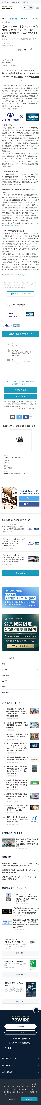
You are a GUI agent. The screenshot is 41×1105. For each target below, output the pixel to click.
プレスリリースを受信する (20, 1043)
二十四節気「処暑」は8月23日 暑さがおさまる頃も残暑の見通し (19, 871)
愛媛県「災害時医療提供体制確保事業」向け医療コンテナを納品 (16, 796)
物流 (13, 352)
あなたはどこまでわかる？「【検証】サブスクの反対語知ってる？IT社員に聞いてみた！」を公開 (26, 897)
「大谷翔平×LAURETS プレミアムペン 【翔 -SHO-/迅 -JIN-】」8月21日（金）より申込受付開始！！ (26, 910)
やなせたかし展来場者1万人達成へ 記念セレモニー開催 (17, 735)
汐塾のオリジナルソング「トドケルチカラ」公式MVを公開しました (19, 878)
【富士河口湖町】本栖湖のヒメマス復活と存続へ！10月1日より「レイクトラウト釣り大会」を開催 (16, 770)
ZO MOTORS (24, 19)
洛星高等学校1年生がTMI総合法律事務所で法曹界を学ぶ (17, 758)
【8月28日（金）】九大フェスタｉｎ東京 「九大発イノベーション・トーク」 (17, 819)
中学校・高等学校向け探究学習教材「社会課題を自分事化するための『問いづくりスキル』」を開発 (16, 783)
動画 (3, 687)
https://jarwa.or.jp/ (12, 226)
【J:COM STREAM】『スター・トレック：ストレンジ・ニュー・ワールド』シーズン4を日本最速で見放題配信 (17, 747)
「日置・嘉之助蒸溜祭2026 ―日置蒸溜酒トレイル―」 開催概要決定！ (17, 725)
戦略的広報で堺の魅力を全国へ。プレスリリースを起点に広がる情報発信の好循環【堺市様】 (27, 842)
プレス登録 (21, 390)
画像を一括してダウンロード (20, 334)
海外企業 (5, 692)
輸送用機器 (14, 19)
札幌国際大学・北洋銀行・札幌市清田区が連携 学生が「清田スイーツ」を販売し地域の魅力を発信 (16, 712)
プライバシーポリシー (19, 1084)
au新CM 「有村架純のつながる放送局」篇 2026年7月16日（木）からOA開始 (17, 808)
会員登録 (20, 1026)
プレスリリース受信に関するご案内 (27, 408)
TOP (6, 19)
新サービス (15, 346)
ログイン (21, 396)
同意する (29, 1099)
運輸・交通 (19, 352)
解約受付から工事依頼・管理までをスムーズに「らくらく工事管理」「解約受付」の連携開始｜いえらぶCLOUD (25, 923)
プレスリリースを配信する (20, 1038)
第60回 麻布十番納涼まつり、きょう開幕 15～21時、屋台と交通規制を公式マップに (19, 864)
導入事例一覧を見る (22, 848)
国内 (25, 7)
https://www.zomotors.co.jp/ (15, 275)
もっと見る (20, 573)
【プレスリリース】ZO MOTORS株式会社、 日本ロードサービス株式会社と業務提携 (13, 527)
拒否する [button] (12, 1099)
